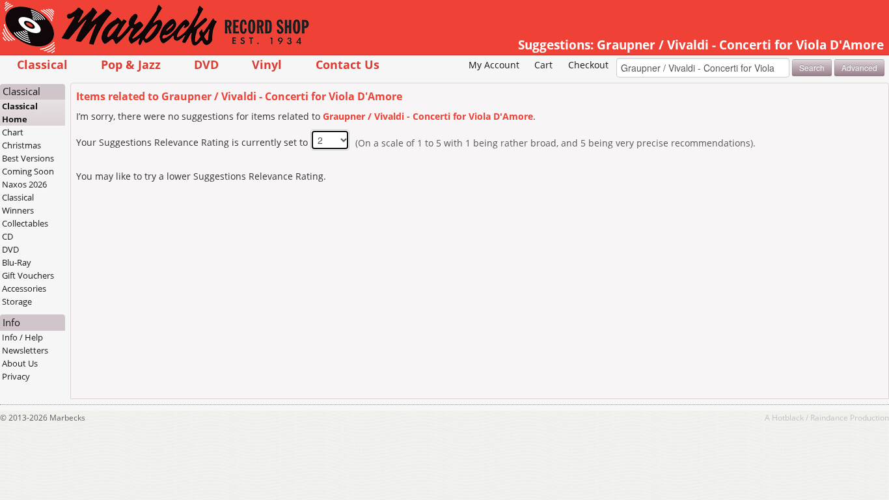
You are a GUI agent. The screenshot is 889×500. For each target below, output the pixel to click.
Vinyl (267, 64)
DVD (206, 64)
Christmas (21, 145)
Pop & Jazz (131, 64)
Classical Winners (18, 203)
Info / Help (22, 337)
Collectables (25, 223)
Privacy (16, 376)
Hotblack (788, 417)
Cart (543, 65)
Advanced (859, 67)
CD (7, 236)
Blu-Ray (16, 262)
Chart (12, 132)
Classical (42, 64)
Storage (17, 301)
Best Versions (28, 158)
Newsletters (25, 350)
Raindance (829, 417)
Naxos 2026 (24, 184)
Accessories (24, 288)
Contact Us (347, 64)
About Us (20, 363)
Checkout (588, 65)
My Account (494, 65)
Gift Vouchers (28, 275)
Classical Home (20, 112)
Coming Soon (28, 171)
